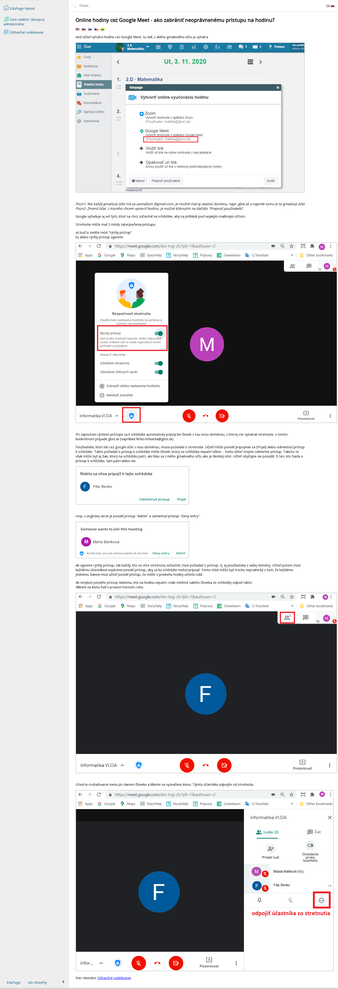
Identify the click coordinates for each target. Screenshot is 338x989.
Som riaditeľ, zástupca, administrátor (24, 21)
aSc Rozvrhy (37, 982)
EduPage (13, 982)
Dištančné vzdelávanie (114, 977)
